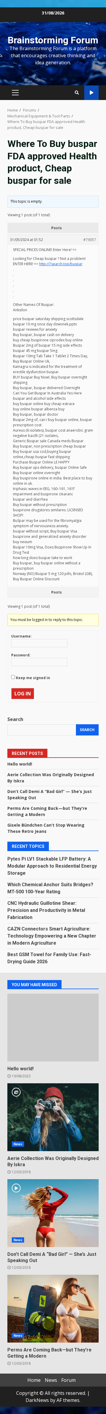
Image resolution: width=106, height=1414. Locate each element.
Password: (21, 655)
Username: (21, 636)
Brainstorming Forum (53, 40)
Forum (68, 1380)
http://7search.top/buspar (60, 263)
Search (15, 719)
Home (34, 1380)
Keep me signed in (33, 677)
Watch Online (91, 93)
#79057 (89, 239)
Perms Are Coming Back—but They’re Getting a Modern (53, 1309)
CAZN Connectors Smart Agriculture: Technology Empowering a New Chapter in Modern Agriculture (51, 936)
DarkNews (37, 1400)
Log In (22, 693)
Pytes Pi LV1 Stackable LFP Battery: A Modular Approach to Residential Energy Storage (52, 866)
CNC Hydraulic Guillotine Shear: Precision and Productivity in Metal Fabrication (46, 910)
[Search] (77, 92)
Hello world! (19, 764)
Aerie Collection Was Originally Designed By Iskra (53, 1117)
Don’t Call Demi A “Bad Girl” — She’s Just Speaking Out (53, 1213)
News (18, 1144)
